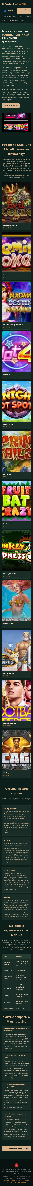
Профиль (9, 10)
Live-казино (21, 17)
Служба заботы (13, 20)
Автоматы (12, 17)
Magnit (14, 4)
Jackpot (4, 20)
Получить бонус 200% (17, 1148)
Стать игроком (23, 11)
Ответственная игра (19, 1182)
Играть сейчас (11, 105)
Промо (21, 20)
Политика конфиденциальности (13, 1180)
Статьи (28, 17)
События (5, 17)
